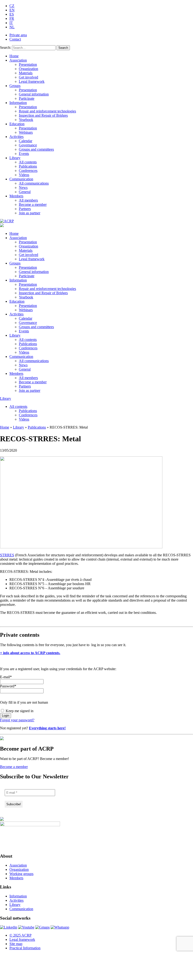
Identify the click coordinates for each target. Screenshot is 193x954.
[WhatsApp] (60, 927)
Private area (18, 35)
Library (14, 158)
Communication (21, 179)
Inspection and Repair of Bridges (43, 115)
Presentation (28, 64)
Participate (26, 98)
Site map (15, 944)
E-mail (6, 677)
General (25, 192)
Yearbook (26, 120)
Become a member (33, 204)
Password (8, 686)
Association (18, 60)
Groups (14, 86)
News (23, 188)
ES (11, 14)
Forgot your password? (17, 720)
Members (16, 196)
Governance (28, 145)
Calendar (25, 141)
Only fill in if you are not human (24, 702)
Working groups (21, 874)
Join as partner (29, 213)
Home (14, 56)
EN (12, 10)
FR (11, 19)
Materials (25, 73)
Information (18, 103)
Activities (16, 137)
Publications (28, 166)
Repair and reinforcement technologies (47, 111)
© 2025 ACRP (20, 935)
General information (34, 94)
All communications (34, 183)
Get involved (28, 77)
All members (28, 200)
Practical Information (24, 948)
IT (11, 23)
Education (16, 124)
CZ (11, 6)
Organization (28, 69)
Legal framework (31, 81)
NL (12, 27)
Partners (25, 209)
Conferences (28, 171)
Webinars (26, 132)
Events (24, 154)
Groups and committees (36, 149)
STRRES (7, 555)
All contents (28, 162)
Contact (15, 39)
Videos (24, 175)
